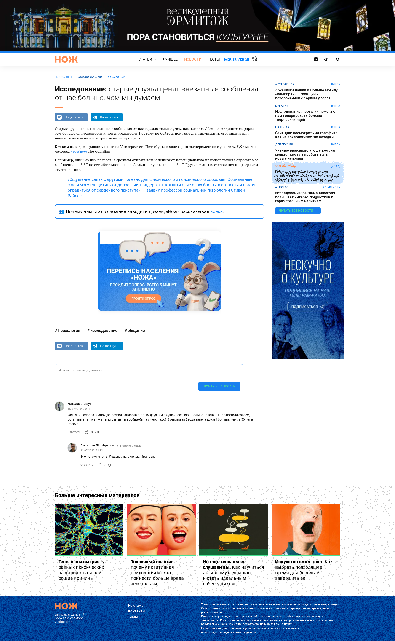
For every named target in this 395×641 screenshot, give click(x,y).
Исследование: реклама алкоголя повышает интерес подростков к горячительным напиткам (305, 197)
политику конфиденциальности (224, 632)
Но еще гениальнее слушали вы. (233, 572)
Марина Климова (90, 77)
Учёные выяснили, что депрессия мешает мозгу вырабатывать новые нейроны (305, 154)
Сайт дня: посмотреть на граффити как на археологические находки (306, 135)
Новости (192, 59)
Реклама (136, 605)
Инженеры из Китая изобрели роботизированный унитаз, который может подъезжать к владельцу (307, 176)
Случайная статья (255, 59)
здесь (217, 211)
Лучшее (170, 59)
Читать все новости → (298, 210)
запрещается (210, 620)
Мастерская (236, 59)
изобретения (285, 166)
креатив (281, 105)
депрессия (284, 144)
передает (79, 151)
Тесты (214, 59)
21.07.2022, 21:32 (91, 450)
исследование (103, 330)
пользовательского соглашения (277, 628)
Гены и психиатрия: (81, 570)
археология (284, 84)
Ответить (74, 432)
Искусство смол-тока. (304, 570)
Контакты (136, 611)
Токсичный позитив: (158, 572)
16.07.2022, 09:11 (79, 409)
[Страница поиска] (338, 59)
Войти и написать (219, 386)
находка (282, 127)
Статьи (145, 59)
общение (136, 330)
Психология (64, 77)
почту (288, 624)
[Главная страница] (66, 59)
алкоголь (283, 187)
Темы (133, 617)
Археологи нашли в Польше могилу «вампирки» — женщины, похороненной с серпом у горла (306, 94)
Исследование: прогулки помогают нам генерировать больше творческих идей (306, 116)
